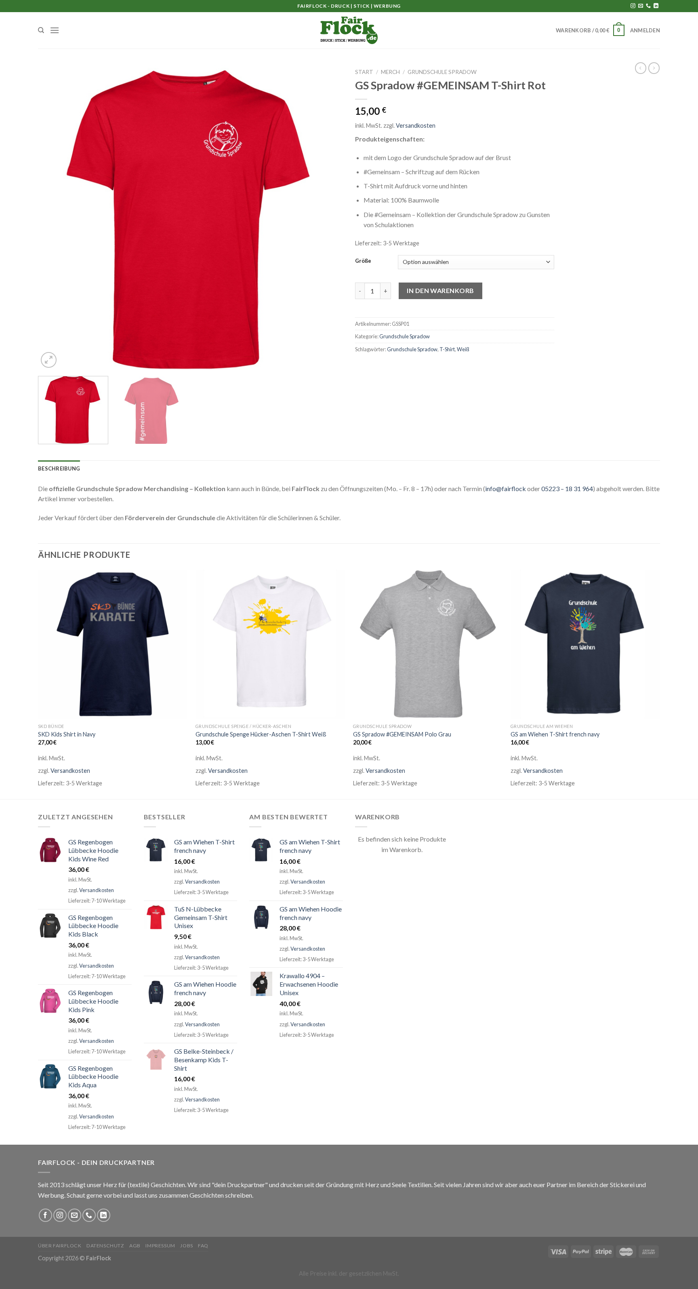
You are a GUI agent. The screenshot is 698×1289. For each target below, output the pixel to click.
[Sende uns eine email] (640, 6)
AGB (135, 1246)
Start (364, 72)
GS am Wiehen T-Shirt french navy (555, 734)
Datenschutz (105, 1246)
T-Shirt (447, 349)
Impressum (160, 1246)
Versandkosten (415, 125)
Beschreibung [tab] (59, 468)
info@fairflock (505, 488)
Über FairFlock (60, 1246)
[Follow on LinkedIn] (656, 6)
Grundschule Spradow (442, 72)
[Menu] (54, 30)
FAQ (203, 1246)
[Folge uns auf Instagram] (633, 6)
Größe (363, 261)
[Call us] (648, 6)
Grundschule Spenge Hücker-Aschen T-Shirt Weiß (261, 734)
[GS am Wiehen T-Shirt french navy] (585, 644)
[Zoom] (49, 360)
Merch (390, 72)
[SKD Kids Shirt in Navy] (112, 644)
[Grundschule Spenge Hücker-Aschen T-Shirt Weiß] (270, 644)
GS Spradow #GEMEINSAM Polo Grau (402, 734)
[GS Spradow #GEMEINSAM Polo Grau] (427, 644)
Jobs (186, 1246)
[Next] (327, 217)
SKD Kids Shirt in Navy (66, 734)
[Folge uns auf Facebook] (45, 1215)
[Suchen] (41, 30)
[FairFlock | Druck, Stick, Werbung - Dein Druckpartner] (349, 30)
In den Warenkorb (440, 290)
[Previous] (54, 217)
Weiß (463, 349)
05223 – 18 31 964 (567, 488)
